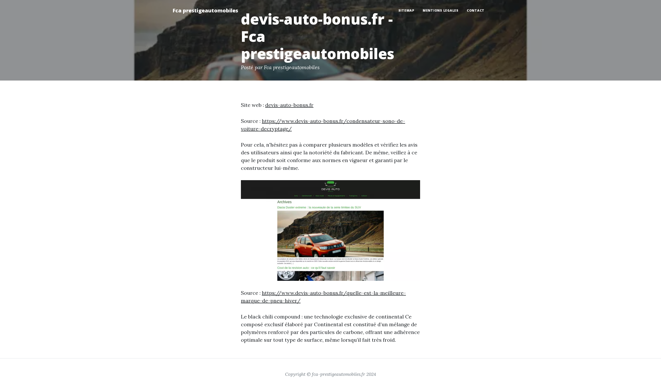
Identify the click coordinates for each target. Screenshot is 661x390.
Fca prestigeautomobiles (205, 10)
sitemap (406, 10)
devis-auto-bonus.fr (289, 105)
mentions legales (441, 10)
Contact (475, 10)
